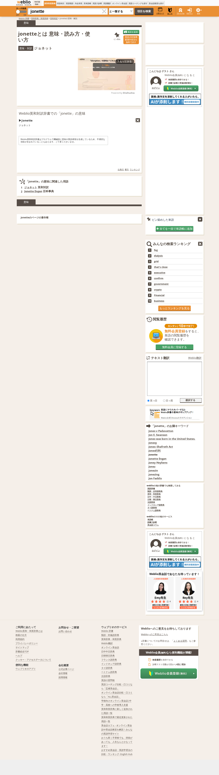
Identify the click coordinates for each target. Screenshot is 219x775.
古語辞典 (151, 502)
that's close (161, 267)
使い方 (169, 14)
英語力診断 (97, 3)
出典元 (121, 169)
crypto (158, 289)
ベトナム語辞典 (154, 510)
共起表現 (78, 3)
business (159, 301)
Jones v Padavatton (161, 431)
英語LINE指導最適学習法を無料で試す (131, 39)
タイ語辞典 (152, 508)
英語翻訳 (107, 3)
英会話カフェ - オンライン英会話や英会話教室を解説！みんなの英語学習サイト (116, 729)
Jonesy (153, 442)
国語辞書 (151, 489)
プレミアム (180, 13)
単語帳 (150, 519)
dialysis (158, 255)
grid (156, 261)
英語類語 (69, 3)
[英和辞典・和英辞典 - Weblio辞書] (24, 2)
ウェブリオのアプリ (26, 668)
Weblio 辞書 (24, 18)
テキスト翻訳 (160, 358)
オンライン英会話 (119, 3)
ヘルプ (19, 655)
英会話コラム (153, 525)
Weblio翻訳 (195, 357)
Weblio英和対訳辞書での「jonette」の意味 (52, 113)
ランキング (135, 169)
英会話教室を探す (156, 3)
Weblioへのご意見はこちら (154, 634)
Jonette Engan (33, 191)
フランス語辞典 (109, 659)
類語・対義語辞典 (110, 635)
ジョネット (30, 187)
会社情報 (63, 673)
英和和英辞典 (50, 3)
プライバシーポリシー (27, 643)
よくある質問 (180, 640)
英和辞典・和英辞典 (39, 18)
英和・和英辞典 (154, 494)
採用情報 (63, 677)
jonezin (153, 470)
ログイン (189, 13)
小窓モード (160, 13)
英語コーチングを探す (138, 3)
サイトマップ (22, 647)
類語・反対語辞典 (155, 491)
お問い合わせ (65, 631)
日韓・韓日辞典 (154, 499)
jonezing (154, 474)
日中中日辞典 (108, 651)
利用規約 (20, 639)
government (161, 284)
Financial (159, 295)
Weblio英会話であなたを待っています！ (174, 574)
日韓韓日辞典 (108, 655)
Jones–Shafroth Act (161, 446)
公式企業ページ (66, 669)
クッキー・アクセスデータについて (33, 659)
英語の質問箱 (108, 680)
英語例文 (61, 3)
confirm (158, 278)
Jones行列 (154, 450)
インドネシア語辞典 (155, 505)
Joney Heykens (158, 462)
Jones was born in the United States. (172, 438)
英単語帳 (87, 3)
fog (156, 250)
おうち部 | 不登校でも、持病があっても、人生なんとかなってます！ (116, 741)
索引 (127, 169)
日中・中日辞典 (154, 497)
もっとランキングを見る (174, 308)
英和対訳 (54, 18)
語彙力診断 (152, 522)
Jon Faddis (155, 478)
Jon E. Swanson (158, 434)
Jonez (152, 466)
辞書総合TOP (22, 651)
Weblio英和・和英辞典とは (29, 630)
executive (159, 272)
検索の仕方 (21, 635)
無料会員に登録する (174, 347)
